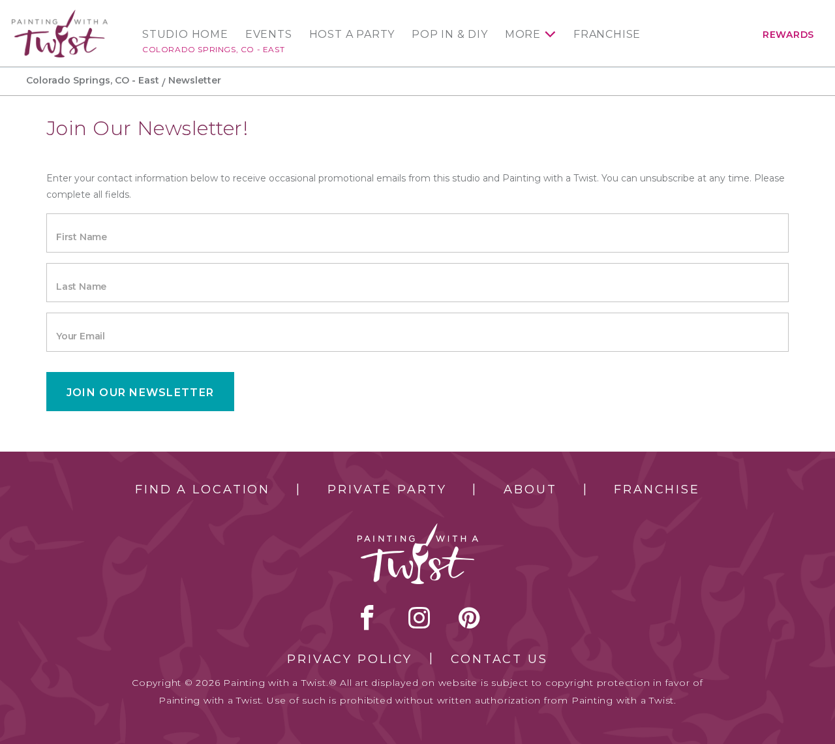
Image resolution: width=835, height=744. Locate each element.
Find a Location (202, 489)
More (523, 34)
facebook (367, 617)
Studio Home (185, 34)
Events (268, 34)
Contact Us (499, 659)
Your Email (80, 336)
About (530, 489)
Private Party (386, 489)
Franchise (607, 34)
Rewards (788, 34)
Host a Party (352, 34)
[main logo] (60, 15)
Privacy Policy (349, 659)
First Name (81, 237)
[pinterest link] (469, 617)
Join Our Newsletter (140, 392)
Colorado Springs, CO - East (213, 49)
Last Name (81, 286)
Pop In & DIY (450, 34)
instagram (419, 617)
